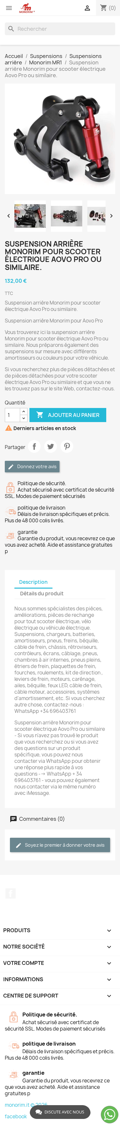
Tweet (50, 446)
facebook (16, 1116)
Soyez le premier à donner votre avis (64, 845)
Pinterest (66, 446)
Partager (34, 446)
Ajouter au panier (68, 415)
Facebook (10, 893)
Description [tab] (33, 582)
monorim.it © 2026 (26, 1105)
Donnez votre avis (36, 466)
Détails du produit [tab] (42, 593)
